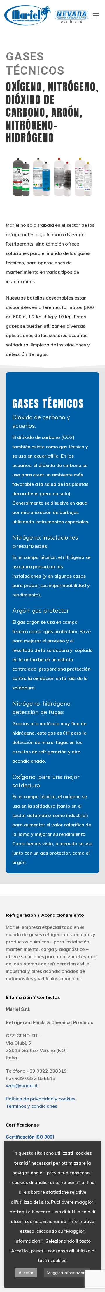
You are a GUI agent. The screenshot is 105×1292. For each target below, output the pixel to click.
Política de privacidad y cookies (40, 1099)
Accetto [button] (26, 1272)
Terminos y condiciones (31, 1106)
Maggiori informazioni (66, 1272)
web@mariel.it (22, 1085)
